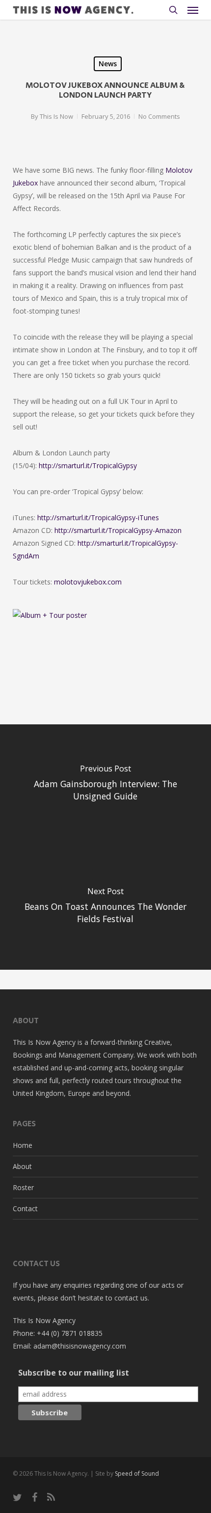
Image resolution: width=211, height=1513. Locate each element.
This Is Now (56, 116)
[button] (192, 10)
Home (22, 1145)
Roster (23, 1187)
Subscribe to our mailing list (73, 1372)
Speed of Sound (137, 1473)
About (22, 1166)
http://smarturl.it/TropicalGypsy (88, 465)
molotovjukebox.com (88, 581)
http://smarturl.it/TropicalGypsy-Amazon (118, 530)
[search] (173, 10)
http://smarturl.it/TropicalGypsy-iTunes (98, 517)
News (108, 63)
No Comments (159, 116)
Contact (25, 1208)
